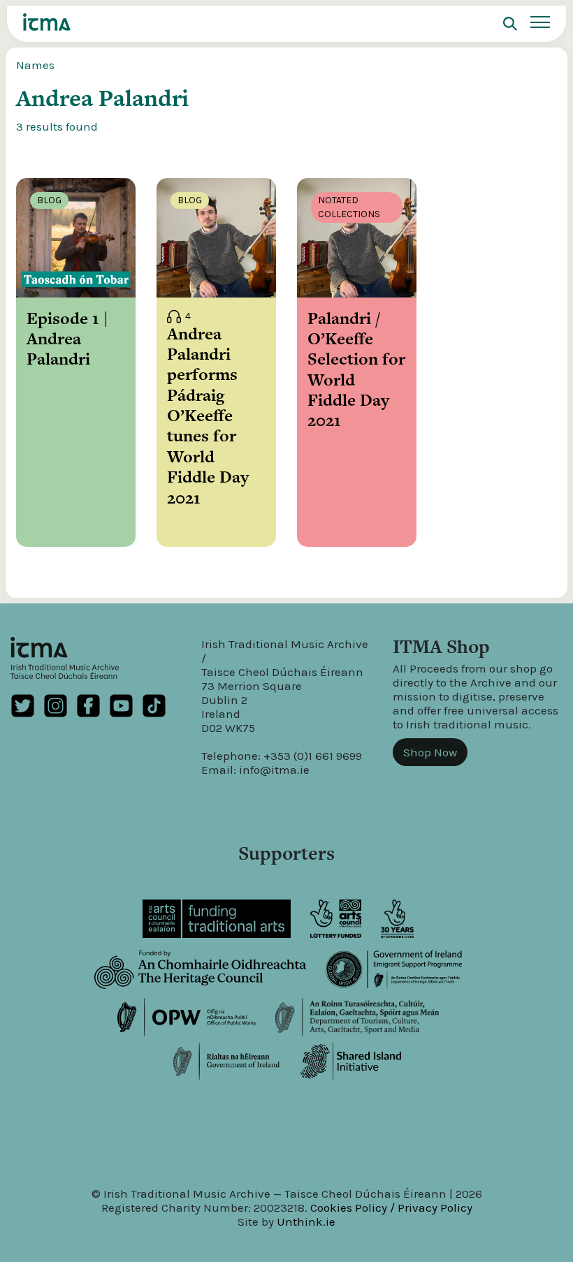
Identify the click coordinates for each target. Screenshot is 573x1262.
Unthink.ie (306, 1221)
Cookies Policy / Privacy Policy (391, 1208)
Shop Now (430, 752)
